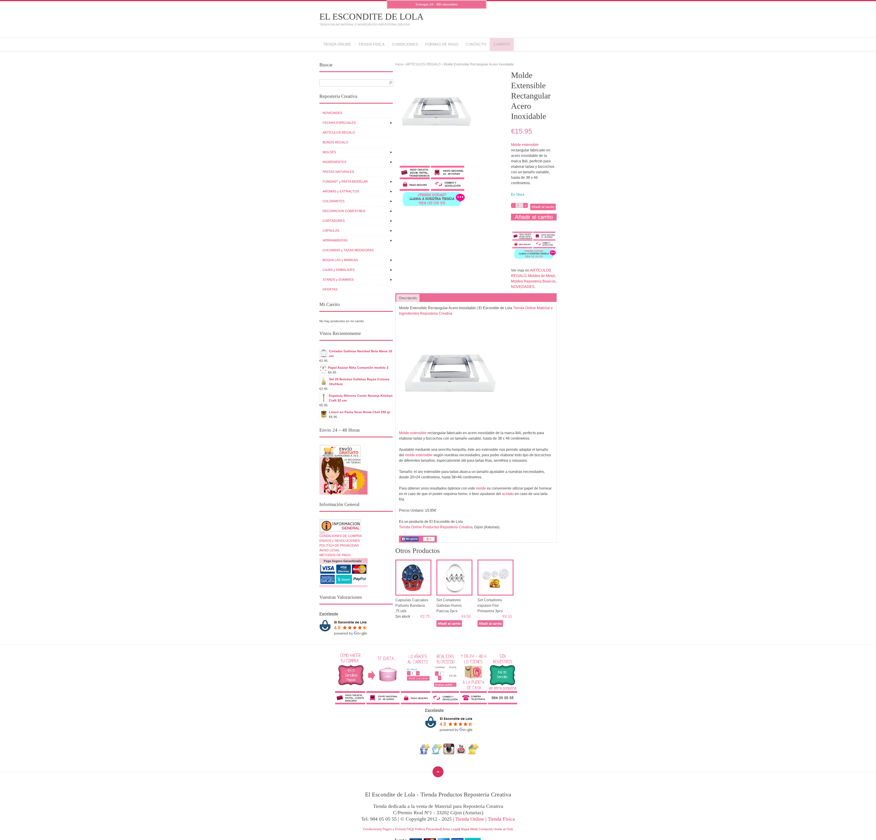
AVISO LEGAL (329, 550)
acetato (508, 494)
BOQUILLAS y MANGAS (340, 260)
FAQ (410, 829)
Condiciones (405, 44)
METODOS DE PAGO (335, 555)
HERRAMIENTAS (335, 240)
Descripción (408, 298)
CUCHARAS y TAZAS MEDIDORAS (348, 250)
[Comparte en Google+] (429, 541)
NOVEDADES (522, 287)
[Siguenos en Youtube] (461, 753)
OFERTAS (330, 289)
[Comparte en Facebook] (410, 541)
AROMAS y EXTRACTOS (341, 191)
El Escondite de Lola (371, 16)
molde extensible (419, 455)
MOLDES (329, 152)
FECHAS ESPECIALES (339, 122)
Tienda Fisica (371, 44)
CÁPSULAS (331, 230)
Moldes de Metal (541, 276)
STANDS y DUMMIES (338, 279)
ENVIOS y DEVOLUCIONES (339, 540)
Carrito (501, 44)
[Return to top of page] (438, 771)
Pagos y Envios (394, 829)
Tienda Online (337, 44)
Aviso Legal (451, 829)
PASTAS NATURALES (338, 172)
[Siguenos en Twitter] (436, 753)
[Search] (390, 83)
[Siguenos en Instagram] (448, 753)
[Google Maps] (473, 753)
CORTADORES (334, 221)
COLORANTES (333, 201)
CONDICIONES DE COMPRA (340, 536)
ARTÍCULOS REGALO (423, 64)
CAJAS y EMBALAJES (339, 270)
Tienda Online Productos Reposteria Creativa (435, 527)
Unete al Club (503, 829)
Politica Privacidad (428, 829)
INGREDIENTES (334, 162)
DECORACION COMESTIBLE (344, 211)
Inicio (399, 64)
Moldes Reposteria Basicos (533, 281)
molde (481, 488)
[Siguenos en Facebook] (424, 753)
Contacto (476, 44)
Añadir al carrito (543, 207)
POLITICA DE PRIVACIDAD (339, 545)
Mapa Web (469, 829)
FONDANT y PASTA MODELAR (345, 181)
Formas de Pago (441, 44)
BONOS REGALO (335, 142)
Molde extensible (525, 145)
